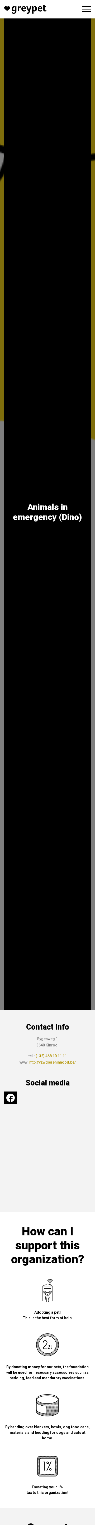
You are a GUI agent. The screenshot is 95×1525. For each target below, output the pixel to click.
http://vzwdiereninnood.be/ (52, 1062)
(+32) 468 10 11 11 (51, 1056)
